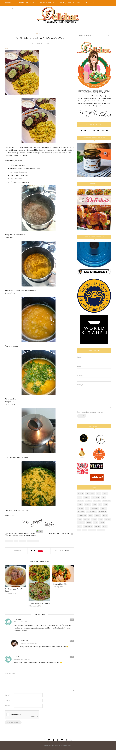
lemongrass (82, 515)
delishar (24, 641)
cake (103, 497)
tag (79, 530)
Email (7, 700)
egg (100, 504)
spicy (80, 526)
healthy (22, 541)
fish (105, 504)
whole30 (92, 530)
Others (8, 8)
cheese (80, 501)
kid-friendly (91, 511)
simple (30, 541)
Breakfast (10, 3)
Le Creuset (102, 511)
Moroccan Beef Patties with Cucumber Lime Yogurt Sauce (22, 534)
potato (86, 519)
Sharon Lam (63, 551)
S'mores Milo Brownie (59, 533)
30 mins (80, 493)
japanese (81, 511)
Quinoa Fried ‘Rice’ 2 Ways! (39, 603)
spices (36, 541)
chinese (97, 501)
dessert (87, 504)
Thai (84, 530)
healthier (94, 508)
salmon (107, 519)
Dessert (90, 3)
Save (41, 551)
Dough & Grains (47, 3)
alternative (90, 493)
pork (80, 519)
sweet (105, 526)
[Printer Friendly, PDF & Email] (39, 531)
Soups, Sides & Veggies (70, 3)
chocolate (106, 501)
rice (100, 519)
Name (7, 695)
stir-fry (97, 526)
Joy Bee (17, 619)
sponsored (88, 526)
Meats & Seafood (26, 3)
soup (95, 522)
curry (80, 504)
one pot (98, 515)
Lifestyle (21, 8)
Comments (16, 551)
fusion (80, 508)
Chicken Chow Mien (60, 584)
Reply (71, 619)
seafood (81, 522)
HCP (87, 508)
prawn (94, 519)
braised (86, 497)
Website (7, 706)
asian (98, 493)
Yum (6, 49)
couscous (9, 541)
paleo (105, 515)
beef (79, 497)
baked (105, 493)
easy (15, 541)
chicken (89, 501)
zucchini (101, 530)
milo (90, 515)
